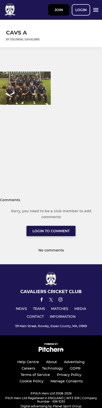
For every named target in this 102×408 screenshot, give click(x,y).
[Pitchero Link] (51, 350)
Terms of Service (35, 375)
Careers (28, 368)
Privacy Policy (69, 375)
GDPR (75, 368)
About (51, 362)
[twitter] (51, 300)
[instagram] (60, 300)
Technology (52, 368)
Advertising (74, 362)
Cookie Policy (32, 381)
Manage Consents (67, 381)
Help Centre (28, 362)
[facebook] (41, 300)
